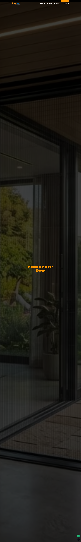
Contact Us (66, 3)
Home (41, 3)
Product (51, 3)
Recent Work (57, 3)
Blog (62, 3)
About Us (46, 3)
